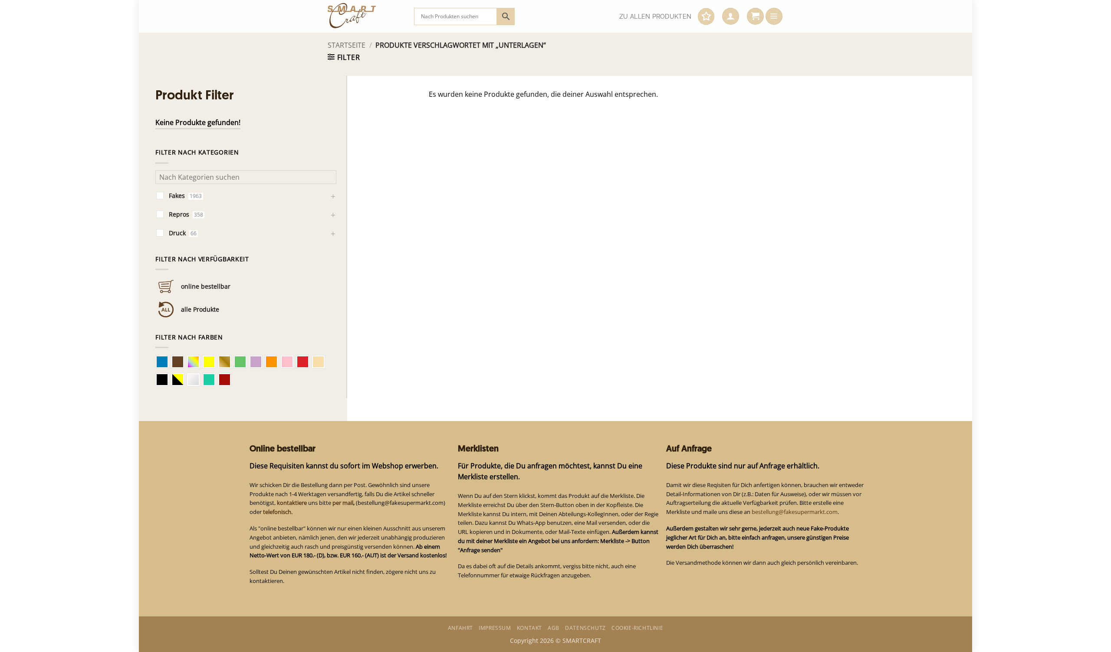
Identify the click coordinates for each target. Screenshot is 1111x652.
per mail (342, 503)
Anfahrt (460, 628)
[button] (730, 16)
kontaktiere (292, 503)
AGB (553, 628)
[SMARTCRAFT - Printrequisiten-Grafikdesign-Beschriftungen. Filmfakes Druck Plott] (364, 16)
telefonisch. (278, 512)
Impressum (495, 628)
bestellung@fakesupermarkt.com (795, 512)
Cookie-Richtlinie (637, 628)
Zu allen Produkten (655, 16)
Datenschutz (585, 628)
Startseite (346, 45)
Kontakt (529, 628)
